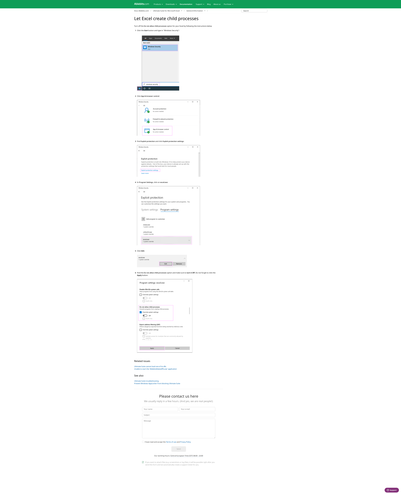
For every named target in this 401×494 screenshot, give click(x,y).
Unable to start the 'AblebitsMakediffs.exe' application (155, 369)
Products (157, 4)
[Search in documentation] (265, 11)
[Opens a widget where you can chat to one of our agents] (392, 490)
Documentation (186, 4)
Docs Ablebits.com (141, 11)
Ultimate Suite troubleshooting (146, 381)
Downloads (170, 4)
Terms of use (171, 442)
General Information (195, 11)
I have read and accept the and (168, 442)
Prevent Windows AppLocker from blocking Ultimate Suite (157, 383)
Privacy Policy (185, 442)
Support (199, 4)
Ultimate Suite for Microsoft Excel (166, 11)
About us (217, 4)
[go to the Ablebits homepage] (141, 4)
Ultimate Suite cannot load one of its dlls (150, 366)
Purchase (227, 4)
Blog (209, 4)
